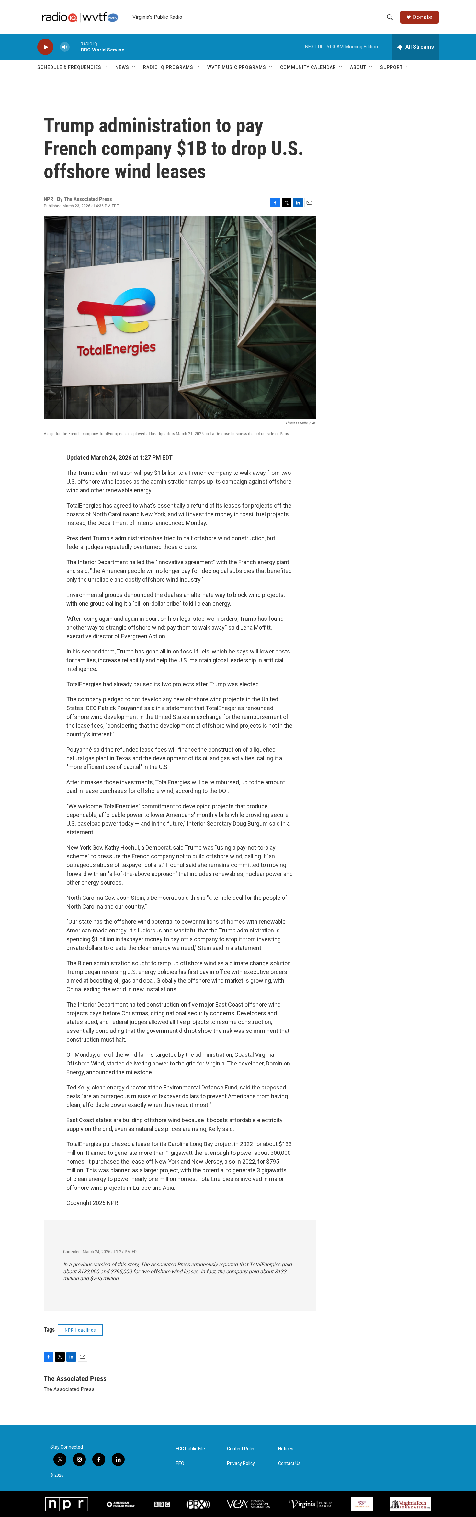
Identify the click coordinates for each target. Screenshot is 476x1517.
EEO (180, 1463)
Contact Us (289, 1463)
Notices (285, 1448)
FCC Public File (190, 1448)
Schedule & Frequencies (69, 67)
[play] (45, 47)
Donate (422, 17)
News (122, 67)
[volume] (64, 47)
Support (391, 67)
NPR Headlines (80, 1330)
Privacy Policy (241, 1463)
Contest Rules (241, 1448)
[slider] (75, 46)
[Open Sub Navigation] (106, 67)
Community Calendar (308, 67)
